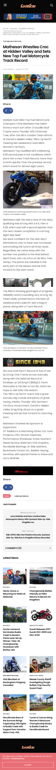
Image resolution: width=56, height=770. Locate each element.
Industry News (36, 625)
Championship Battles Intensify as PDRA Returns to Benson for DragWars (41, 595)
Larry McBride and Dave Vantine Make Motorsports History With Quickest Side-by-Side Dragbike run (28, 519)
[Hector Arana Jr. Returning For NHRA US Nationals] (15, 576)
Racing (6, 587)
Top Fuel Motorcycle (12, 41)
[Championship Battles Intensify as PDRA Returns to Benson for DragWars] (41, 576)
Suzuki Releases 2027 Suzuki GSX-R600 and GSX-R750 (40, 632)
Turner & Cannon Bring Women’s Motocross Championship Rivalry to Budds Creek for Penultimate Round (41, 723)
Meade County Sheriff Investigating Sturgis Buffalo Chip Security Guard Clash (40, 684)
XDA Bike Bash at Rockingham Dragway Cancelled (14, 682)
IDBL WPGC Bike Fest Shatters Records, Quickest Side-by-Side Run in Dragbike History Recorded (28, 536)
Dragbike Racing (11, 675)
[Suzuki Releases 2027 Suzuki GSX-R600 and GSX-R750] (41, 614)
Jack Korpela (8, 69)
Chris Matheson (21, 496)
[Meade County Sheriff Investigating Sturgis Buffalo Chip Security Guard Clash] (41, 664)
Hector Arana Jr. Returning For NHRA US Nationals (14, 593)
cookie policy (17, 758)
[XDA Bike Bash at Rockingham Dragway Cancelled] (15, 664)
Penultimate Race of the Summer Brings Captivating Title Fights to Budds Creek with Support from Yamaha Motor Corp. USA (14, 725)
